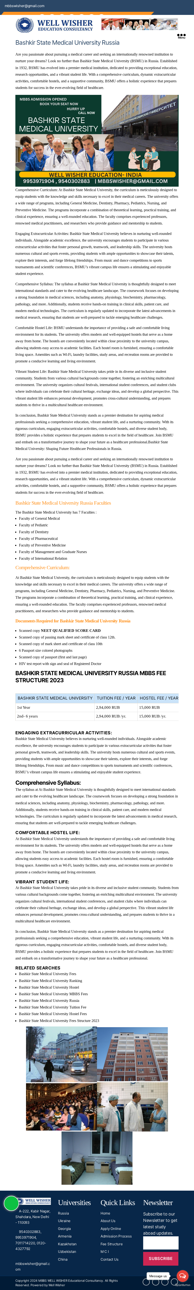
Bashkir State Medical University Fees (47, 974)
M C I (105, 1251)
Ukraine (64, 1221)
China (62, 1259)
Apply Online (111, 1228)
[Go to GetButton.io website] (182, 1285)
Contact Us (109, 1259)
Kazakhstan (67, 1244)
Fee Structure (112, 1244)
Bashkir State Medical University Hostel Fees (53, 1014)
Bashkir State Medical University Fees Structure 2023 (59, 1021)
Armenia (64, 1236)
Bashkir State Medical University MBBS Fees (53, 994)
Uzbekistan (67, 1251)
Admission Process (116, 1236)
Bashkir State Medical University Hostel (49, 987)
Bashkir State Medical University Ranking (50, 981)
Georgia (64, 1228)
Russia (63, 1213)
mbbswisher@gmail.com (24, 6)
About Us (108, 1221)
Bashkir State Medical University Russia (49, 1001)
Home (105, 1213)
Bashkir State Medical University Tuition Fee (52, 1007)
